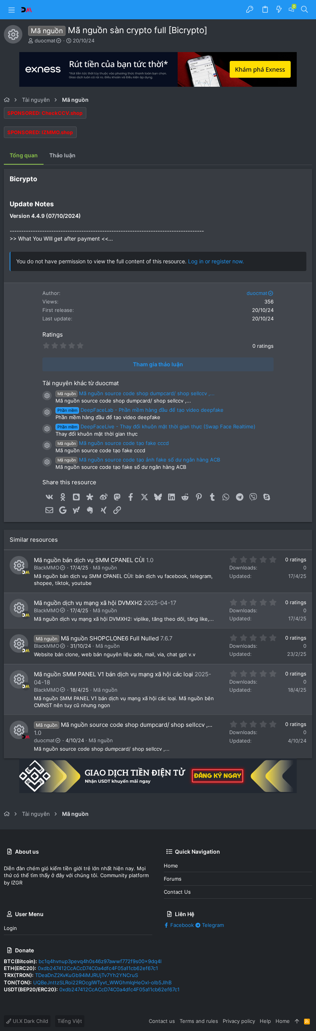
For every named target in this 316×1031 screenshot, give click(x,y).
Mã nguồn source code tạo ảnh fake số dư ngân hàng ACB (138, 460)
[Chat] (291, 10)
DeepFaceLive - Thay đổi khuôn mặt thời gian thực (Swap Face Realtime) (156, 426)
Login (10, 928)
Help (265, 1021)
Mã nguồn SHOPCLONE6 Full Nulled (110, 638)
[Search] (304, 10)
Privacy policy (239, 1021)
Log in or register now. (216, 261)
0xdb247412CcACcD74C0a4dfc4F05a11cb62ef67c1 (98, 968)
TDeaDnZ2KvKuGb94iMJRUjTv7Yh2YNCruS (86, 975)
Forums (173, 879)
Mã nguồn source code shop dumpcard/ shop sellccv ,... (136, 393)
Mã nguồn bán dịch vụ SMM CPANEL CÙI (89, 560)
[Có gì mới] (279, 10)
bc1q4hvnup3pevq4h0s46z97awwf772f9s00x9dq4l (100, 961)
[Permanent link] (40, 179)
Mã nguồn (105, 567)
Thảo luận (62, 155)
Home (171, 866)
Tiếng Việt (69, 1021)
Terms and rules (199, 1021)
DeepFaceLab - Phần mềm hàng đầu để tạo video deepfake (140, 410)
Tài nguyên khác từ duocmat (80, 383)
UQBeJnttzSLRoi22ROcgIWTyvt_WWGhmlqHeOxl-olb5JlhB (102, 982)
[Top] (297, 1021)
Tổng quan (24, 155)
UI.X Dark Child (29, 1021)
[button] (11, 10)
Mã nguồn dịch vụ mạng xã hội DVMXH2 (88, 602)
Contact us (177, 892)
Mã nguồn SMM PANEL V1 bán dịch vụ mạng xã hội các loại (113, 674)
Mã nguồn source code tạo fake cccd (113, 443)
